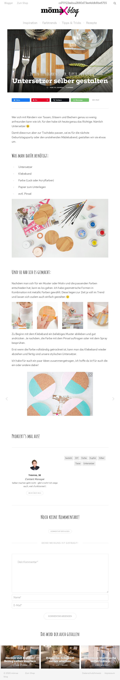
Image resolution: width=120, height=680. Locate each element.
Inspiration (30, 23)
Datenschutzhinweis (91, 673)
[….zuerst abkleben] (24, 316)
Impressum (110, 673)
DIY (76, 458)
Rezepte (91, 23)
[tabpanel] (20, 657)
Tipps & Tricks (71, 23)
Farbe (84, 458)
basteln (68, 458)
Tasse (77, 463)
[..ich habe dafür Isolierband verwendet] (49, 316)
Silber (101, 458)
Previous (5, 657)
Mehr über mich (34, 493)
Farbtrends (49, 23)
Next (114, 657)
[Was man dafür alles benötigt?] (61, 229)
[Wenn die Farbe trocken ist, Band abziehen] (99, 316)
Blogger (8, 2)
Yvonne (69, 87)
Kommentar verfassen (60, 531)
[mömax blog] (60, 11)
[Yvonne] (34, 464)
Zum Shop (22, 2)
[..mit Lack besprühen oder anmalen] (74, 316)
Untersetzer (89, 463)
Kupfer (93, 458)
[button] (6, 398)
